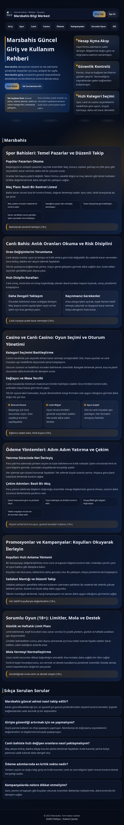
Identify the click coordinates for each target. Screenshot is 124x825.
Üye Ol (112, 14)
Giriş (10, 26)
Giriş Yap (99, 14)
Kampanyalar (77, 26)
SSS (114, 26)
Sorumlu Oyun (98, 26)
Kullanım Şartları (70, 819)
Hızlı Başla (12, 86)
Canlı (33, 26)
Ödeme (60, 26)
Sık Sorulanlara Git (32, 86)
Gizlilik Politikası (53, 819)
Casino (46, 26)
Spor (21, 26)
